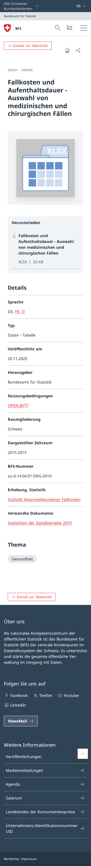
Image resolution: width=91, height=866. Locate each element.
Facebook (19, 695)
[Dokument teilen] (78, 50)
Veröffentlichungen (23, 756)
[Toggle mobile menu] (83, 28)
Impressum (29, 859)
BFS (18, 28)
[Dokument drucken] (67, 50)
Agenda (13, 784)
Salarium (14, 798)
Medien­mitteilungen (24, 770)
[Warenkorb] (69, 27)
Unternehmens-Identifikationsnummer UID (42, 828)
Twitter (45, 695)
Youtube (71, 695)
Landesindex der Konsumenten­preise (40, 811)
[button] (82, 753)
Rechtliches (11, 859)
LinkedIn (18, 705)
